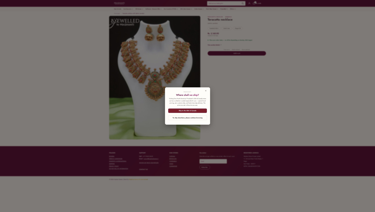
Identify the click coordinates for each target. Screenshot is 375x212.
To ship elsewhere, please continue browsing (187, 118)
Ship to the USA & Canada (187, 111)
